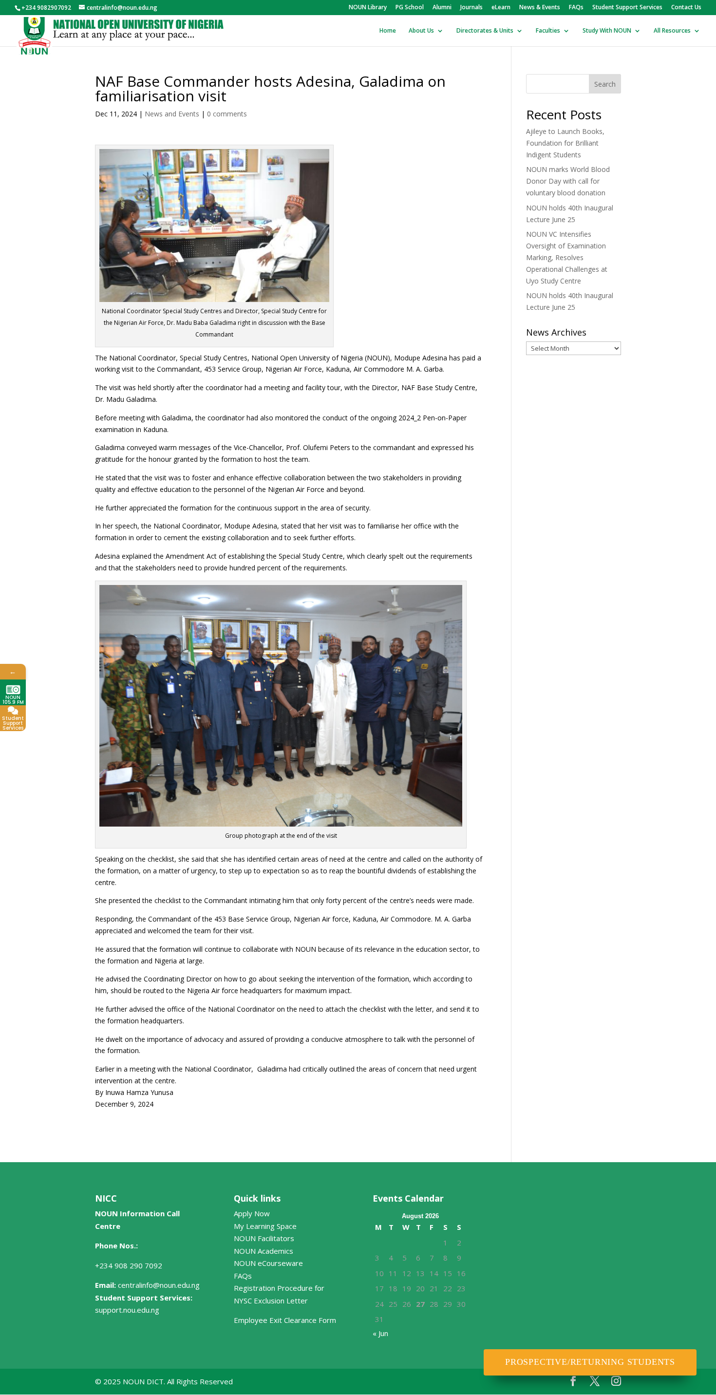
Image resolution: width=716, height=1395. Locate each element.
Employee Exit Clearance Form (285, 1320)
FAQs (576, 7)
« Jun (380, 1333)
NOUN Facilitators (264, 1238)
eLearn (500, 7)
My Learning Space (265, 1226)
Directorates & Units (484, 31)
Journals (471, 7)
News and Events (172, 113)
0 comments (227, 113)
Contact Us (686, 7)
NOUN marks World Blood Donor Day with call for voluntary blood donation (568, 181)
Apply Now (252, 1213)
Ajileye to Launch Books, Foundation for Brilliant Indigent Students (565, 143)
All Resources (672, 31)
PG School (410, 7)
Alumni (442, 7)
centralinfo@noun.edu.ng (159, 1285)
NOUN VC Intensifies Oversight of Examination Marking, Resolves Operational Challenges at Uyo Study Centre (566, 257)
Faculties (548, 31)
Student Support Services (627, 7)
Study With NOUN (607, 31)
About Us (421, 31)
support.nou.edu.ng (127, 1310)
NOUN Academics (263, 1251)
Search (605, 84)
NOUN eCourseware (268, 1263)
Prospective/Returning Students (590, 1362)
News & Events (539, 7)
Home (387, 31)
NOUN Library (368, 7)
